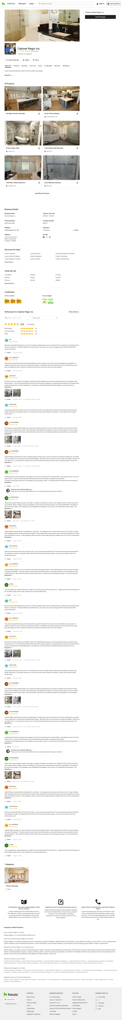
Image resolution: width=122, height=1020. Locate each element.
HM (6, 340)
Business (24, 66)
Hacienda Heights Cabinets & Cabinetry (55, 961)
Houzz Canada (76, 997)
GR (6, 376)
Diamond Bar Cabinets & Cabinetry (32, 961)
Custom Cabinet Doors (101, 979)
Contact (74, 1011)
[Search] (40, 4)
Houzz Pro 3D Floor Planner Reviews (60, 1008)
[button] (42, 299)
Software (22, 4)
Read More (8, 75)
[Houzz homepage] (3, 4)
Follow (76, 230)
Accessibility (76, 1005)
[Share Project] (39, 113)
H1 (6, 565)
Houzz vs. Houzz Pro (56, 1000)
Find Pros (11, 4)
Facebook (101, 1003)
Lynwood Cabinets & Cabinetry (96, 961)
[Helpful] (5, 353)
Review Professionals (78, 1000)
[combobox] (66, 4)
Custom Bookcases (54, 979)
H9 (7, 472)
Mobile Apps (30, 1011)
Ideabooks (66, 66)
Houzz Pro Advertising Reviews (59, 1005)
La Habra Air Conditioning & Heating (63, 972)
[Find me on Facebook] (43, 237)
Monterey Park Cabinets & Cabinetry (28, 963)
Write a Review (73, 312)
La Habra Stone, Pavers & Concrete (33, 970)
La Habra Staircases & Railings (13, 970)
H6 (7, 423)
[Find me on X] (46, 237)
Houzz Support (76, 1008)
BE (6, 405)
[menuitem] (11, 3)
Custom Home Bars (87, 979)
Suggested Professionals (79, 1003)
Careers (29, 1000)
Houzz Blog (101, 997)
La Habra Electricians (81, 972)
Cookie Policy (31, 1008)
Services (33, 66)
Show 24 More (9, 283)
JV (6, 585)
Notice (34, 1003)
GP (6, 547)
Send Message (100, 17)
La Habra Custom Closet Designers (92, 970)
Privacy (29, 1003)
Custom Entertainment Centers (70, 979)
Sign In (74, 1014)
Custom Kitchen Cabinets (11, 979)
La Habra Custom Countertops (20, 972)
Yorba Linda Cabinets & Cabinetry (92, 963)
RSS (99, 1009)
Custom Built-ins (42, 979)
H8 (6, 498)
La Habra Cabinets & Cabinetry (77, 961)
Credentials (48, 66)
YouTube (100, 1006)
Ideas (31, 4)
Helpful (9, 352)
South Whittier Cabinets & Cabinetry (71, 963)
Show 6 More (8, 262)
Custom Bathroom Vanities (28, 979)
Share (27, 60)
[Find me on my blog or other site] (50, 237)
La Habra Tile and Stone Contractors (41, 972)
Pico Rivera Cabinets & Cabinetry (49, 963)
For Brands (53, 1011)
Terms (28, 1005)
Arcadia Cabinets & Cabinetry (12, 961)
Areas (40, 66)
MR (6, 527)
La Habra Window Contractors (72, 970)
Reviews (57, 66)
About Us (8, 66)
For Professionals (55, 997)
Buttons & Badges (55, 1014)
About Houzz (31, 997)
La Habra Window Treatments (53, 970)
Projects (16, 66)
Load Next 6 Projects (42, 193)
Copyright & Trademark (33, 1014)
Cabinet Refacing (15, 981)
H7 (7, 358)
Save (37, 60)
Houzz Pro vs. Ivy (55, 1003)
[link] (8, 387)
